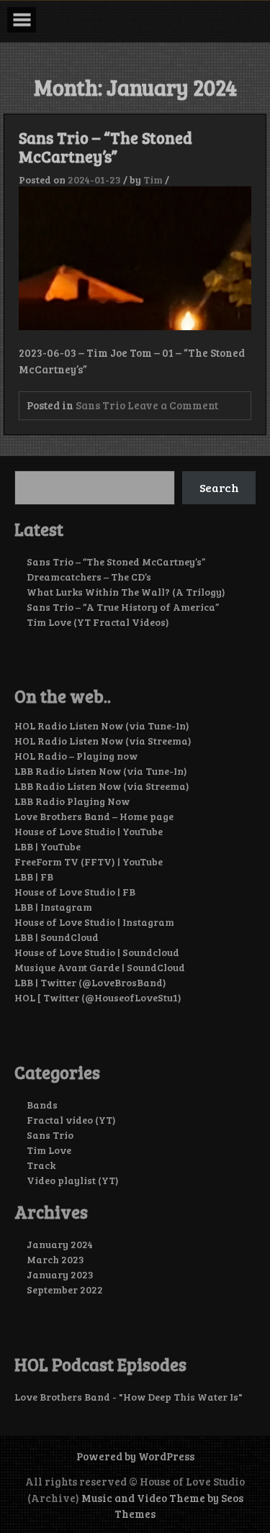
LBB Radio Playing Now (72, 801)
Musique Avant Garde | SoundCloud (99, 967)
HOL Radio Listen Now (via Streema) (103, 740)
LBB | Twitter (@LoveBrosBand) (90, 982)
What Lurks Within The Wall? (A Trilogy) (126, 592)
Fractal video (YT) (71, 1120)
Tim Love (49, 1150)
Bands (42, 1104)
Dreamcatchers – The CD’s (89, 576)
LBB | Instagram (53, 907)
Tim (153, 179)
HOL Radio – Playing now (76, 756)
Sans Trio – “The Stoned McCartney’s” (105, 147)
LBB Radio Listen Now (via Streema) (101, 786)
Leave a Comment (172, 405)
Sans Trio (100, 405)
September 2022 (65, 1289)
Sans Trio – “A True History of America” (123, 607)
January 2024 (60, 1244)
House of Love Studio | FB (74, 892)
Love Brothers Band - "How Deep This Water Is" (128, 1397)
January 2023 (60, 1274)
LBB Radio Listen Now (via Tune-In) (100, 771)
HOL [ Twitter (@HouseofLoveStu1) (97, 997)
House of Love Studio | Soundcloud (96, 952)
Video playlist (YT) (73, 1180)
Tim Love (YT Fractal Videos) (98, 622)
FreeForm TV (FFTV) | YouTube (88, 861)
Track (41, 1165)
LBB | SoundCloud (56, 937)
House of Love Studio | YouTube (88, 831)
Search (219, 487)
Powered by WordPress (135, 1456)
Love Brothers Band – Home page (94, 816)
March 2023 (55, 1259)
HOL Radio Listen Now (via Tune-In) (101, 725)
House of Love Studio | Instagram (94, 922)
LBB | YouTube (47, 846)
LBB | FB (33, 876)
